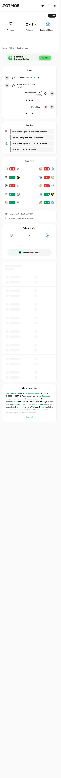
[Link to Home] (10, 5)
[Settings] (55, 5)
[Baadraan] (12, 237)
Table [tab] (12, 48)
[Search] (49, 5)
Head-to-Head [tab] (22, 48)
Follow (52, 16)
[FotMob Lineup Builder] (29, 57)
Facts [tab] (4, 48)
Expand (29, 417)
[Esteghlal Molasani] (47, 237)
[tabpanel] (29, 216)
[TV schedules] (42, 5)
